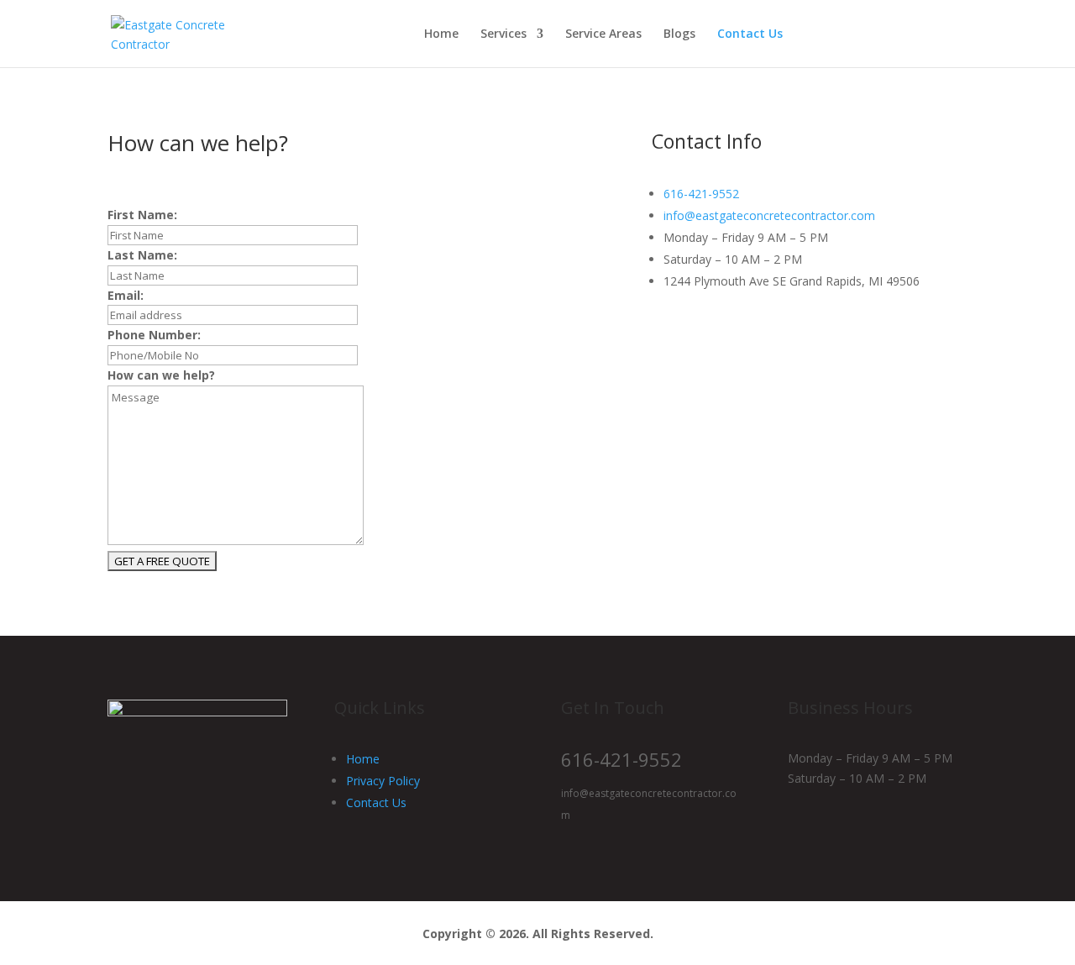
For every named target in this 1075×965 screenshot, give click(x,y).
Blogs (679, 34)
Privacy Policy (383, 781)
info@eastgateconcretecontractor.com (769, 215)
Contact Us (750, 34)
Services (503, 34)
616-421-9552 (701, 194)
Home (441, 34)
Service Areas (603, 34)
